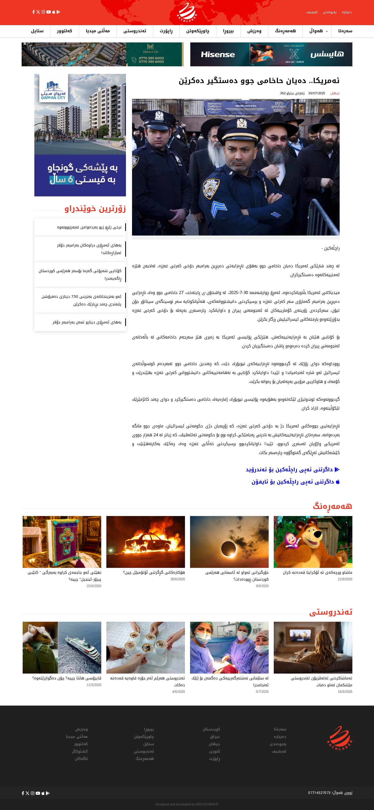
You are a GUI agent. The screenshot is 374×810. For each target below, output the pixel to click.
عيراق (215, 736)
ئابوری (214, 751)
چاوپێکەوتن (197, 31)
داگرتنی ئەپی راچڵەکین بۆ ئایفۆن (294, 482)
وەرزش (254, 31)
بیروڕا (228, 31)
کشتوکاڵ (80, 751)
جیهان (214, 744)
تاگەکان (81, 758)
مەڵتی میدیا (98, 31)
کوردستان (211, 729)
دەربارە (347, 12)
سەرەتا (345, 31)
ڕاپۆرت (166, 31)
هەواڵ (316, 31)
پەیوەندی (330, 12)
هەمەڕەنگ (285, 31)
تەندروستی (134, 31)
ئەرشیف (312, 12)
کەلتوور (64, 31)
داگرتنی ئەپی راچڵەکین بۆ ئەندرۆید (290, 469)
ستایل (37, 31)
